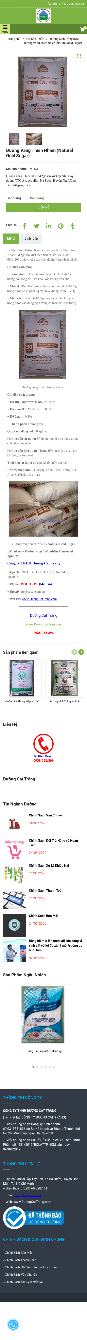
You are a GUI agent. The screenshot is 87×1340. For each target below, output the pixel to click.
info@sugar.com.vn (28, 1195)
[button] (82, 30)
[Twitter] (36, 225)
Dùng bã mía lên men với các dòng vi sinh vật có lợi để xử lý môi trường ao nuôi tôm (55, 945)
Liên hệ (43, 207)
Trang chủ (16, 38)
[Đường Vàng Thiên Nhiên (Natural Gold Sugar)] (43, 16)
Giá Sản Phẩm (36, 38)
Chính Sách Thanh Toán (46, 891)
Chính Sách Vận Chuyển (46, 815)
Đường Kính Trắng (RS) (66, 38)
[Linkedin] (49, 225)
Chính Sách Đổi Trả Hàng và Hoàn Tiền (53, 843)
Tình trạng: (14, 198)
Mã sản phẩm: (17, 169)
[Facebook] (24, 225)
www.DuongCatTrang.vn (43, 624)
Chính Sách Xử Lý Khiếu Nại (49, 866)
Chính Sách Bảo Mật (43, 916)
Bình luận (31, 238)
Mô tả (11, 238)
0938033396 (75, 3)
